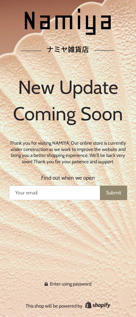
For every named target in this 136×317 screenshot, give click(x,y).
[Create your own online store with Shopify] (96, 306)
